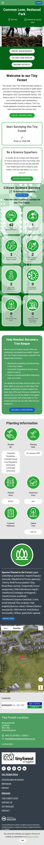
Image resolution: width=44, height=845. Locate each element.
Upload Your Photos (22, 58)
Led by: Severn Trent (22, 115)
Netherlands (6, 784)
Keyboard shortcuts (15, 691)
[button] (3, 2)
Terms (41, 691)
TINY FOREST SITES (10, 798)
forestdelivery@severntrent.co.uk (20, 739)
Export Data (22, 195)
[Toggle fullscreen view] (40, 628)
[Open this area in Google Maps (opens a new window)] (4, 691)
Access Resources (22, 178)
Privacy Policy (32, 837)
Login (38, 2)
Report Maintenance (22, 51)
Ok (22, 840)
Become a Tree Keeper (22, 410)
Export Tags (8, 618)
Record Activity (22, 64)
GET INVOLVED (8, 806)
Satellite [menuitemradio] (17, 628)
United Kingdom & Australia (13, 780)
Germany (5, 788)
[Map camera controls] (40, 679)
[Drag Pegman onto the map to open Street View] (40, 687)
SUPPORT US (7, 802)
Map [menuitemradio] (6, 628)
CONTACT (6, 810)
